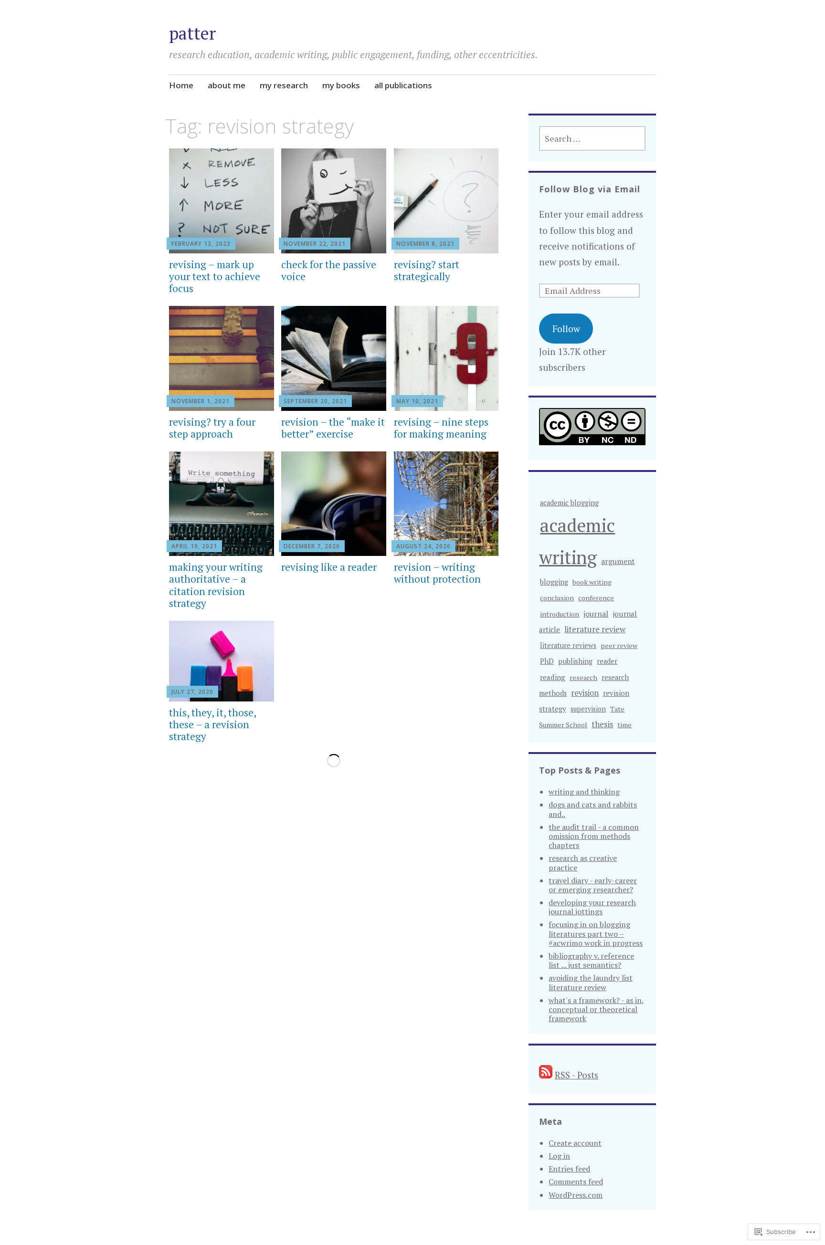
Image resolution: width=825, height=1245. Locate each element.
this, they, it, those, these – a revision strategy (212, 724)
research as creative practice (583, 862)
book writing (592, 581)
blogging (554, 581)
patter (192, 33)
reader (607, 661)
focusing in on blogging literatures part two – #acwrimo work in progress (596, 933)
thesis (602, 724)
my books (341, 85)
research (583, 677)
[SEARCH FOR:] (592, 138)
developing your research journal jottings (592, 907)
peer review (619, 645)
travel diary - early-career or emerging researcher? (593, 885)
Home (181, 85)
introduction (559, 613)
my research (284, 85)
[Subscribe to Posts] (545, 1075)
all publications (403, 85)
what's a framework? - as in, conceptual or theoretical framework (596, 1009)
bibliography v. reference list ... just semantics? (591, 960)
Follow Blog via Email (589, 189)
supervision (588, 708)
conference (596, 597)
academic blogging (569, 502)
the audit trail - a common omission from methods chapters (594, 836)
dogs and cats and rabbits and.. (593, 809)
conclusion (557, 597)
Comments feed (576, 1181)
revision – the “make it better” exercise (333, 427)
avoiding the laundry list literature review (591, 982)
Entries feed (569, 1168)
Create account (575, 1143)
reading (552, 677)
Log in (559, 1156)
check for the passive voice (328, 270)
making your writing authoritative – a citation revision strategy (216, 585)
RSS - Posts (576, 1075)
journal (595, 613)
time (624, 724)
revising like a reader (329, 567)
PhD (547, 661)
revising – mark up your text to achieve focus (214, 276)
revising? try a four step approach (212, 427)
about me (226, 85)
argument (618, 561)
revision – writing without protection (437, 573)
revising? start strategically (426, 270)
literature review (594, 629)
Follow (566, 329)
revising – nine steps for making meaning (441, 427)
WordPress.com (576, 1195)
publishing (575, 661)
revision (585, 693)
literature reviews (568, 645)
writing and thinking (584, 791)
